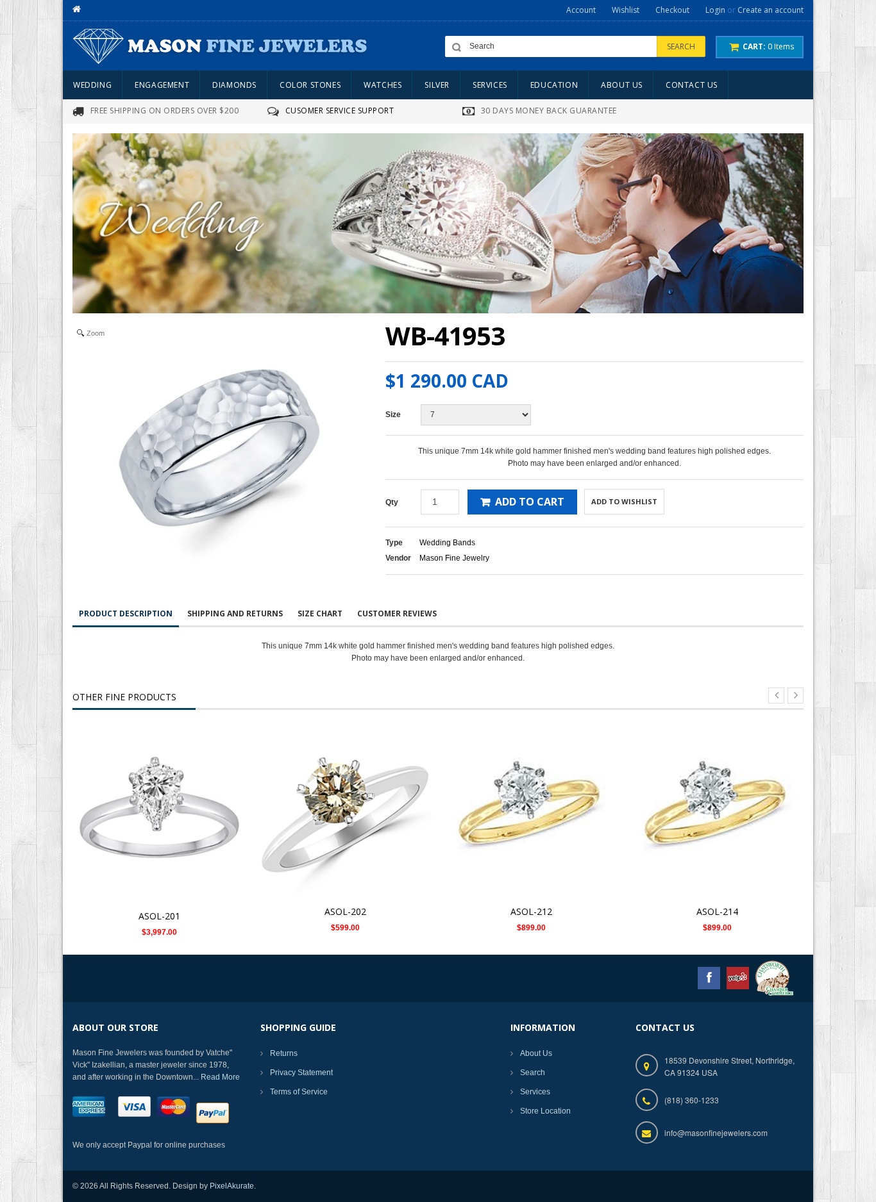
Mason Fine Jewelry (454, 558)
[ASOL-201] (159, 814)
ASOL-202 (345, 911)
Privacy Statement (301, 1072)
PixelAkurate (232, 1185)
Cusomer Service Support (339, 110)
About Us (536, 1053)
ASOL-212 (531, 911)
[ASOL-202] (345, 811)
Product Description (126, 613)
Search (532, 1072)
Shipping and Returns (235, 613)
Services (535, 1091)
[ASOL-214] (717, 811)
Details (162, 801)
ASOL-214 (717, 911)
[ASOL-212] (531, 811)
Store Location (545, 1111)
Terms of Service (299, 1091)
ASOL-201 (159, 916)
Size (393, 414)
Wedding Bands (447, 542)
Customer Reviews (397, 613)
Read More (220, 1077)
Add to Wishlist (624, 501)
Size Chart (320, 613)
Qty (391, 502)
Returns (284, 1053)
